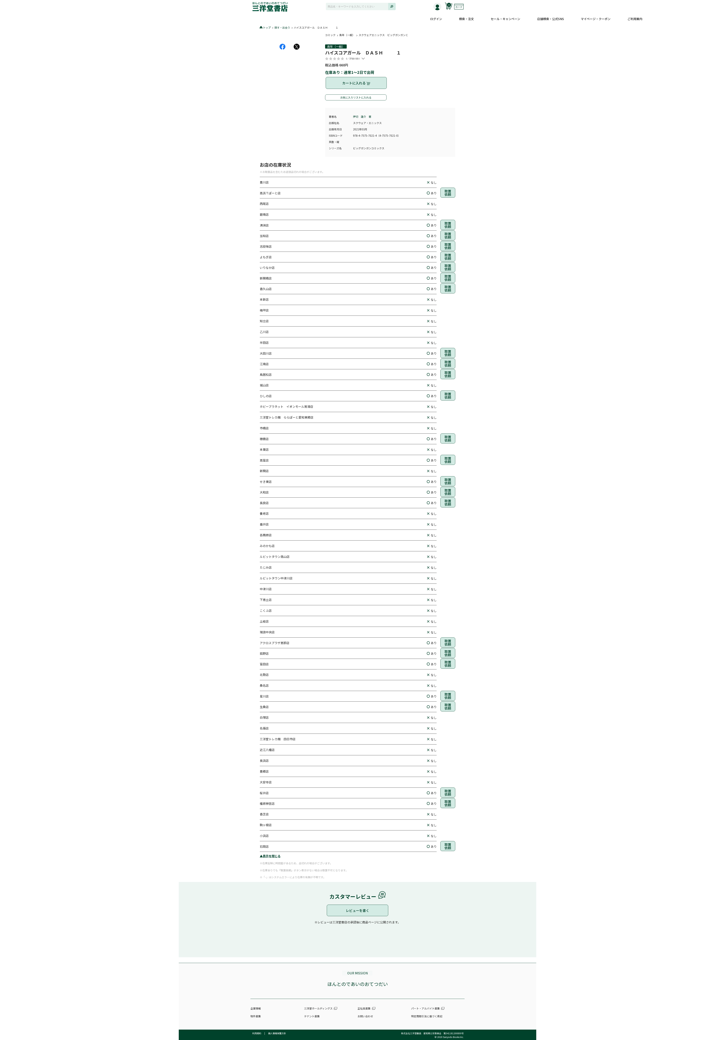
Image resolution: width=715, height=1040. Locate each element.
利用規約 (256, 1033)
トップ (267, 27)
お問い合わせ (365, 1016)
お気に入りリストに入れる (355, 97)
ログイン (436, 19)
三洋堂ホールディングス (318, 1008)
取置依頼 (447, 193)
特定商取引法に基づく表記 (426, 1016)
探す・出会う (282, 27)
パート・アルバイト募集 (425, 1008)
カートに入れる (354, 83)
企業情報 (255, 1008)
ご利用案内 (634, 19)
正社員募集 (364, 1008)
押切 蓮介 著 (362, 116)
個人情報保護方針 (277, 1033)
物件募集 (255, 1016)
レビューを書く (357, 910)
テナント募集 (312, 1016)
